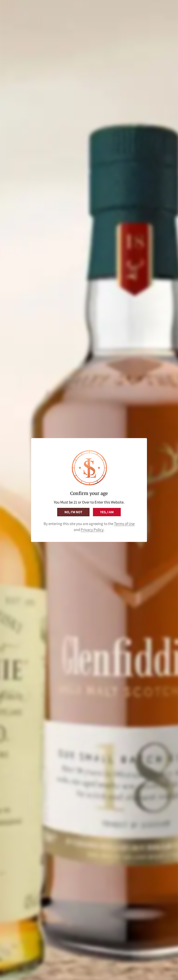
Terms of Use (124, 523)
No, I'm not (73, 512)
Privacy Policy (92, 529)
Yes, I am (107, 512)
